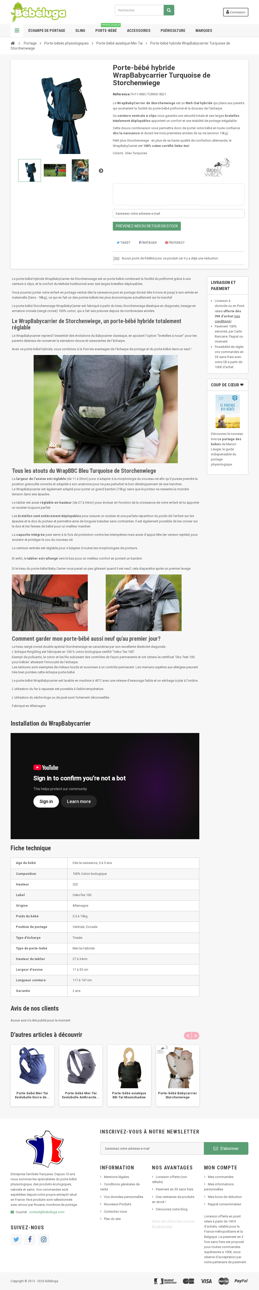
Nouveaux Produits (117, 1204)
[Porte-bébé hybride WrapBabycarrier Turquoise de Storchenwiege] (29, 170)
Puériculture (173, 30)
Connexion (237, 12)
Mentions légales (116, 1177)
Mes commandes (220, 1177)
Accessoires (138, 30)
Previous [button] (187, 1035)
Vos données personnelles (123, 1197)
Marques (204, 30)
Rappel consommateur (224, 1204)
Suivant (100, 170)
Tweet (125, 242)
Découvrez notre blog (171, 1209)
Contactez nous (115, 1211)
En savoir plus (162, 1226)
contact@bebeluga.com (46, 1212)
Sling (80, 30)
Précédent (14, 170)
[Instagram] (43, 1239)
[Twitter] (16, 1239)
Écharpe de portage (46, 30)
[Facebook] (29, 1239)
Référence (121, 94)
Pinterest (176, 242)
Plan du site (112, 1219)
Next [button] (195, 1035)
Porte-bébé (107, 28)
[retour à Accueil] (13, 43)
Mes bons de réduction (225, 1197)
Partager (149, 242)
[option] (32, 1076)
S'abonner (229, 1148)
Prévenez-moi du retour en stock (147, 226)
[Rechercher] (169, 10)
